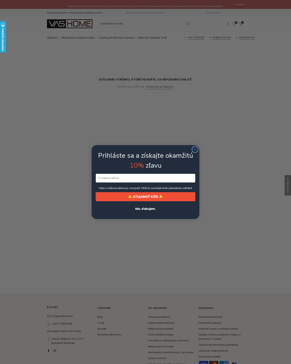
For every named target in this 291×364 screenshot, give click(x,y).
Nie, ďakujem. (145, 209)
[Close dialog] (195, 149)
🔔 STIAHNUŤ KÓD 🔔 (145, 196)
